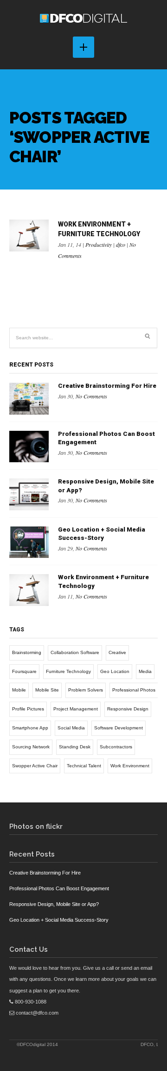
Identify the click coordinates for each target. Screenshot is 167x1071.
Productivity (98, 244)
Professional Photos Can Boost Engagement (59, 888)
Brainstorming (26, 652)
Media (145, 671)
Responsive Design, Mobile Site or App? (54, 904)
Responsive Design (127, 708)
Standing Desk (74, 746)
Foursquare (24, 671)
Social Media (71, 727)
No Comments (91, 396)
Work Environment (129, 765)
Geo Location (114, 671)
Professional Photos (133, 689)
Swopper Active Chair (35, 765)
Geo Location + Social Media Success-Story (59, 920)
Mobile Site (47, 689)
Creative (117, 652)
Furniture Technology (68, 671)
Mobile (19, 689)
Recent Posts (31, 364)
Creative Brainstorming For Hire (107, 385)
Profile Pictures (28, 708)
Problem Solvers (85, 689)
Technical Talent (84, 765)
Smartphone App (30, 727)
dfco (120, 244)
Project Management (75, 708)
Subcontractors (116, 746)
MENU (83, 47)
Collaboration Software (75, 652)
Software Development (118, 727)
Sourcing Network (31, 746)
